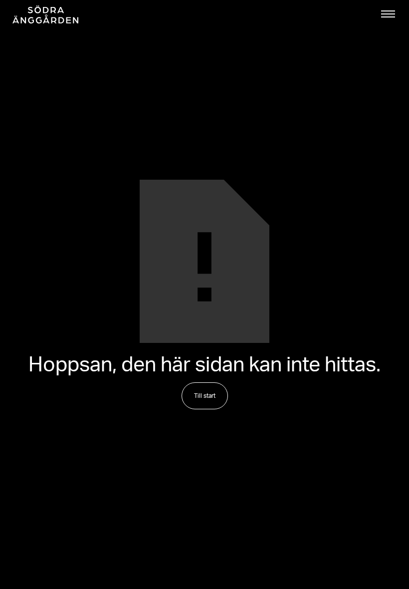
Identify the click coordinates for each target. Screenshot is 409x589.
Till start (204, 396)
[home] (45, 14)
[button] (388, 13)
